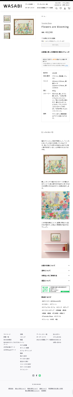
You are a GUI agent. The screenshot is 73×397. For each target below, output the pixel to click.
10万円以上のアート (10, 350)
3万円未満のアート (9, 347)
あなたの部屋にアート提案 (44, 340)
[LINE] (40, 375)
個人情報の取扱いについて (32, 390)
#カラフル (57, 316)
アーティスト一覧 (41, 334)
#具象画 (58, 310)
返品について (46, 280)
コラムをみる (57, 337)
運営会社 (10, 388)
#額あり (62, 313)
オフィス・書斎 (24, 348)
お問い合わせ (65, 5)
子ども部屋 (23, 345)
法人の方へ (58, 3)
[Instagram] (33, 375)
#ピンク (59, 307)
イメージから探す (25, 364)
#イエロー (45, 304)
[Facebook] (36, 375)
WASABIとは (58, 5)
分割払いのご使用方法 (49, 275)
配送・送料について (33, 388)
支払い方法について (20, 388)
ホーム (43, 16)
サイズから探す (25, 359)
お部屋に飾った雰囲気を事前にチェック (55, 52)
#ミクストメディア (48, 310)
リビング (23, 337)
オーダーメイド (41, 337)
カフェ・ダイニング (26, 350)
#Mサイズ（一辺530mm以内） (51, 301)
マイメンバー (24, 369)
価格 (42, 32)
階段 (21, 353)
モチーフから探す (25, 367)
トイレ (22, 342)
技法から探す (24, 361)
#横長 (49, 313)
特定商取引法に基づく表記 (55, 388)
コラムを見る (65, 3)
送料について (46, 270)
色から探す (23, 356)
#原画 (44, 313)
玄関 (21, 334)
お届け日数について (48, 265)
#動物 (64, 310)
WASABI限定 (7, 340)
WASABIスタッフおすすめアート (12, 343)
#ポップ (65, 307)
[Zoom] (23, 27)
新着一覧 (6, 337)
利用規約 (43, 390)
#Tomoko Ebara (47, 316)
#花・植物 (55, 313)
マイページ (7, 334)
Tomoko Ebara (46, 23)
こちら (66, 65)
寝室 (21, 340)
